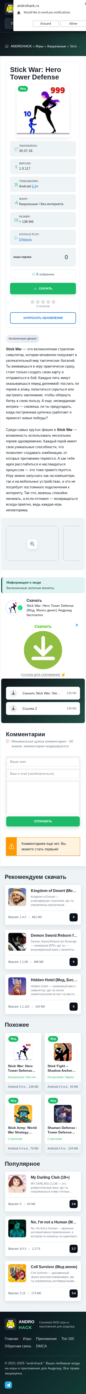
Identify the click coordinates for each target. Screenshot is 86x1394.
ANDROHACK (21, 46)
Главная (11, 1339)
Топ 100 (67, 1339)
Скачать (45, 288)
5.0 (34, 186)
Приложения (46, 1339)
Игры (39, 46)
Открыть (25, 239)
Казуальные (56, 46)
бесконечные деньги (22, 338)
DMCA (41, 1346)
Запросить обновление (43, 318)
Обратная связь (18, 1346)
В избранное (45, 274)
